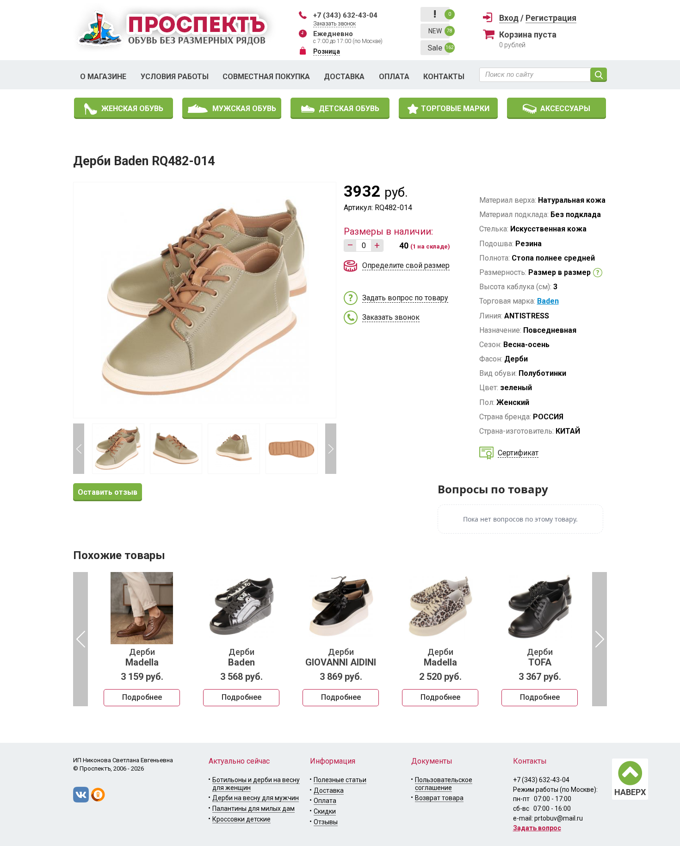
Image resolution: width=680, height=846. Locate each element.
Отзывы (326, 822)
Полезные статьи (340, 780)
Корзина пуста (527, 34)
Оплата (394, 76)
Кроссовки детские (241, 819)
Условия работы (175, 76)
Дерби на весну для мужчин (255, 798)
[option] (142, 639)
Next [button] (330, 448)
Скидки (325, 811)
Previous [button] (78, 448)
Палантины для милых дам (253, 808)
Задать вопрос (537, 828)
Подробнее (142, 697)
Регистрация (550, 18)
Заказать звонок (334, 23)
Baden (548, 301)
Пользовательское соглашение (443, 783)
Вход (509, 18)
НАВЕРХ (630, 792)
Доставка (344, 76)
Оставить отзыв (107, 492)
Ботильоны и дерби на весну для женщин (256, 783)
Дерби (142, 657)
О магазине (103, 76)
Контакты (443, 76)
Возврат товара (439, 798)
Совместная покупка (266, 76)
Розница (326, 51)
